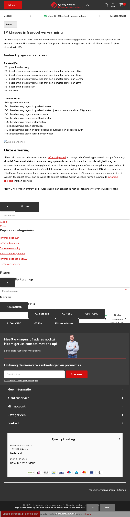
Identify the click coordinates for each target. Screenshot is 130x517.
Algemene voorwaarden (102, 490)
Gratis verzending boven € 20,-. (72, 16)
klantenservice (25, 350)
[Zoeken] (106, 5)
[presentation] (32, 16)
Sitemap (121, 490)
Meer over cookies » (66, 513)
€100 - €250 (14, 323)
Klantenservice (118, 15)
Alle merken (14, 307)
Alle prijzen (42, 313)
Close (3, 222)
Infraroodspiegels (9, 243)
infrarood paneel (57, 157)
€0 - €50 (67, 313)
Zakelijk (8, 15)
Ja (92, 507)
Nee (107, 507)
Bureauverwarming (10, 248)
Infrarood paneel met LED (14, 258)
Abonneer (77, 374)
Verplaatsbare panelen (12, 253)
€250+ (38, 323)
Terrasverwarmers (10, 264)
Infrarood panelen (9, 237)
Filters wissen (64, 323)
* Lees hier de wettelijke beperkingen (21, 380)
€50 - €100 (91, 313)
